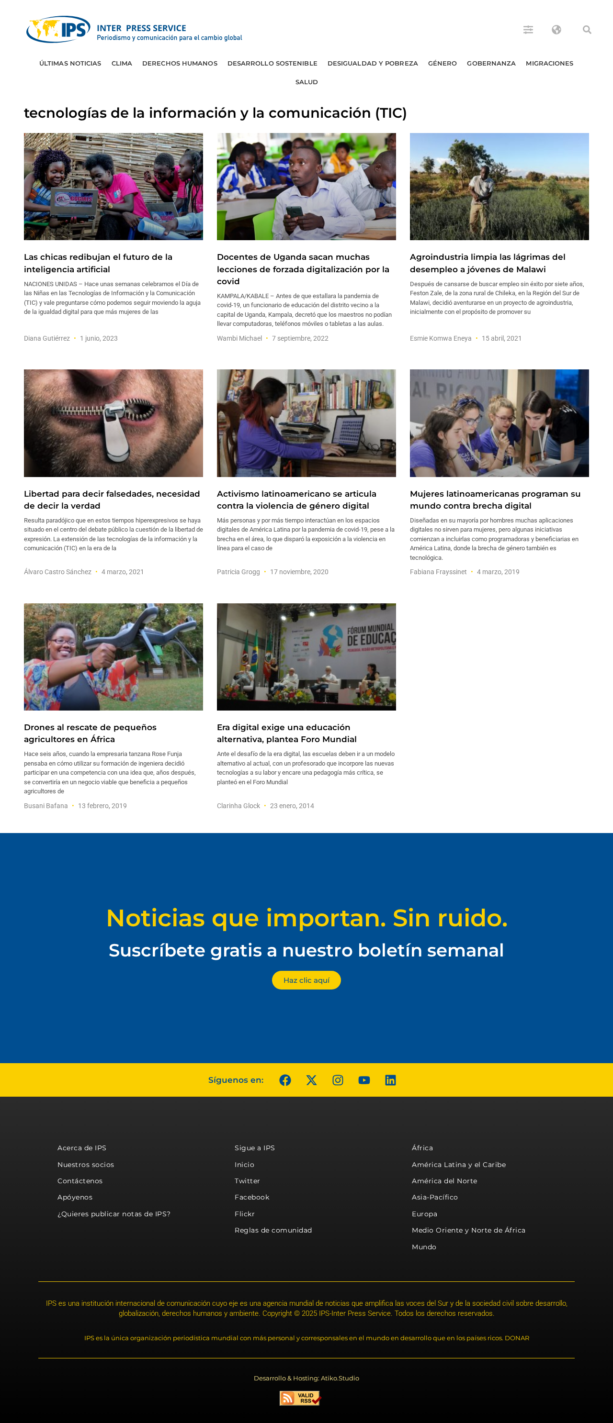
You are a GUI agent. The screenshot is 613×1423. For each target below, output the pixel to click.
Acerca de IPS (82, 1148)
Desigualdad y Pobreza (373, 63)
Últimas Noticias (70, 63)
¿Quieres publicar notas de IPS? (114, 1214)
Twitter (248, 1181)
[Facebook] (285, 1080)
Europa (424, 1214)
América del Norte (444, 1181)
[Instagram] (338, 1080)
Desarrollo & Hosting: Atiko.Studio (306, 1378)
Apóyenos (74, 1197)
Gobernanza (491, 63)
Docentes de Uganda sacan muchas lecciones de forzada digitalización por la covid (303, 269)
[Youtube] (364, 1080)
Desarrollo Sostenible (272, 63)
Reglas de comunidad (273, 1230)
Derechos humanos (179, 63)
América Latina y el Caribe (459, 1164)
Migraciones (549, 63)
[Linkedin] (390, 1080)
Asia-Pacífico (435, 1197)
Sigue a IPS (255, 1148)
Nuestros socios (85, 1164)
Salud (306, 82)
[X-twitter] (311, 1080)
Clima (122, 63)
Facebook (252, 1197)
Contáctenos (80, 1181)
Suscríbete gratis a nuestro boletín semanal (306, 950)
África (422, 1148)
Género (442, 63)
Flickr (245, 1214)
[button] (587, 29)
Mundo (424, 1247)
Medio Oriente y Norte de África (469, 1230)
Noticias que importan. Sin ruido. (307, 918)
